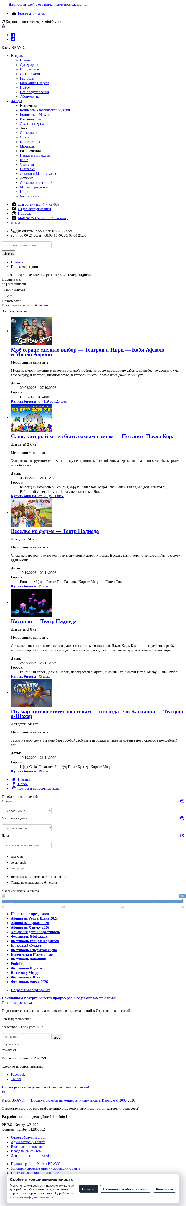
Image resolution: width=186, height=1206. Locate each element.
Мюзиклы (27, 146)
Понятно (88, 1189)
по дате (7, 295)
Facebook (18, 1074)
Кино (24, 160)
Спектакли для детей (36, 182)
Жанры (16, 101)
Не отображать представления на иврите (38, 876)
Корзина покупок (31, 13)
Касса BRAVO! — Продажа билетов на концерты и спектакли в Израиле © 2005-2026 (68, 1100)
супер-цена (18, 868)
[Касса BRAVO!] (3, 26)
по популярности (13, 289)
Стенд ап (27, 164)
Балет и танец (30, 142)
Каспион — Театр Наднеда (44, 621)
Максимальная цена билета (20, 891)
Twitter (16, 1079)
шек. (30, 586)
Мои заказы (43, 218)
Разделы (17, 56)
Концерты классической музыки (45, 110)
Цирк (24, 192)
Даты (5, 835)
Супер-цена (29, 65)
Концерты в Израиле (36, 114)
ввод (57, 1037)
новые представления (16, 1019)
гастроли (17, 856)
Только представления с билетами (25, 305)
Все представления (34, 92)
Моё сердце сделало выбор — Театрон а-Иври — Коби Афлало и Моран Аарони (87, 352)
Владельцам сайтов (26, 1151)
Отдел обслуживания (34, 209)
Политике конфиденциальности (31, 1197)
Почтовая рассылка (17, 1003)
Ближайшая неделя (34, 83)
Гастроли (27, 78)
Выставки (27, 169)
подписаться (10, 1044)
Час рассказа (29, 196)
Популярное (29, 69)
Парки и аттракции (35, 155)
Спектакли (28, 133)
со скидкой (18, 862)
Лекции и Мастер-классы (39, 173)
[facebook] (13, 35)
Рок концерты (31, 119)
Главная (26, 60)
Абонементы (30, 96)
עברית (15, 223)
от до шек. (39, 401)
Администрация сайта (28, 1142)
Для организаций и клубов (38, 204)
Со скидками (30, 74)
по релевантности (14, 284)
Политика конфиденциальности (36, 1173)
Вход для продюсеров (27, 1146)
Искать (9, 253)
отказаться (9, 1050)
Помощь (24, 213)
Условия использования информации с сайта (45, 1168)
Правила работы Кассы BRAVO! (36, 1164)
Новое (25, 87)
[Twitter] (13, 39)
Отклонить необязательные (125, 1189)
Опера (25, 137)
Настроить (164, 1189)
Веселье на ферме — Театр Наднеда (55, 531)
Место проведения (14, 818)
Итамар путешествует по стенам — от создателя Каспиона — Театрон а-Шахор (97, 714)
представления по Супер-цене (22, 1027)
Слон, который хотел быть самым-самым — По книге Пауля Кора (93, 436)
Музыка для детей (34, 187)
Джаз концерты (32, 124)
